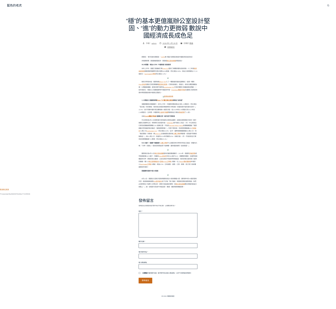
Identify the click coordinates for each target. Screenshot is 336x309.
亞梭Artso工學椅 (165, 162)
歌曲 (191, 43)
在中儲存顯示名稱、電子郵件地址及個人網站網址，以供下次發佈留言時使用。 (167, 273)
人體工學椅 (177, 134)
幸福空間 (182, 112)
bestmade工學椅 (150, 74)
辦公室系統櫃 (171, 61)
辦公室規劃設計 (154, 162)
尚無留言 (171, 47)
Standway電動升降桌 (178, 90)
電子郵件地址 (143, 252)
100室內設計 (157, 181)
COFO (163, 57)
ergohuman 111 (169, 87)
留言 (140, 211)
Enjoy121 (165, 69)
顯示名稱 (142, 241)
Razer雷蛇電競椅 (185, 162)
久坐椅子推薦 (163, 112)
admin (154, 43)
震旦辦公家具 (162, 84)
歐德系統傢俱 (168, 96)
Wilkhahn (170, 123)
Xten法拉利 (142, 84)
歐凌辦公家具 (4, 190)
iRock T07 (162, 82)
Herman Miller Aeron (176, 126)
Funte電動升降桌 (150, 116)
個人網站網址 (143, 262)
